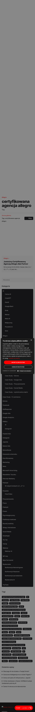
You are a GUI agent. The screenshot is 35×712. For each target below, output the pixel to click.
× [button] (31, 340)
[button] (24, 371)
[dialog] (17, 356)
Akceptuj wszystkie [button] (18, 362)
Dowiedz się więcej (14, 358)
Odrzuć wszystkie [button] (18, 367)
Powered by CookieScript (9, 370)
